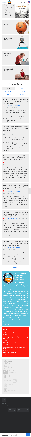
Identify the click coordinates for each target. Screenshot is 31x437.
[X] (23, 410)
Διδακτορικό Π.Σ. (14, 218)
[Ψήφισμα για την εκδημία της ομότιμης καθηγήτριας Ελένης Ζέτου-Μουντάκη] (22, 11)
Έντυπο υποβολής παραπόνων (10, 352)
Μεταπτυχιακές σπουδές (8, 39)
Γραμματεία (12, 105)
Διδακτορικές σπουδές (7, 54)
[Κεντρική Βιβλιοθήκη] (10, 372)
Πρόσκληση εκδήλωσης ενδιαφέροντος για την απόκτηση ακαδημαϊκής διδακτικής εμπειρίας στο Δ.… (15, 243)
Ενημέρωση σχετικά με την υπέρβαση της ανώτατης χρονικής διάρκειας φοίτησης (15, 187)
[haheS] (9, 2)
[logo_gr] (3, 2)
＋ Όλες (7, 105)
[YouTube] (19, 410)
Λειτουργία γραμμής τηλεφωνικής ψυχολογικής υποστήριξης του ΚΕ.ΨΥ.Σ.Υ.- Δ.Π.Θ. (15, 101)
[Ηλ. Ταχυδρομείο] (10, 410)
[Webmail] (8, 367)
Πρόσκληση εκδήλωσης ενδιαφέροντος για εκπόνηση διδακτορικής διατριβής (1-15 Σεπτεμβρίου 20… (15, 214)
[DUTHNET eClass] (8, 362)
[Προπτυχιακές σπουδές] (22, 27)
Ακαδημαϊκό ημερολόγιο (9, 333)
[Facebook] (14, 410)
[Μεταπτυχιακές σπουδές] (22, 42)
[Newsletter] (9, 390)
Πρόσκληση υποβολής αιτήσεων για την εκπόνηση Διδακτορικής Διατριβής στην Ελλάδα (15, 128)
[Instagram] (27, 410)
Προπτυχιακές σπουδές (7, 23)
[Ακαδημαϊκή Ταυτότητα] (10, 381)
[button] (15, 2)
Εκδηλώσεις (13, 162)
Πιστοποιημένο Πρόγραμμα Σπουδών (20, 275)
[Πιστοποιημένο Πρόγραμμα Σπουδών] (9, 278)
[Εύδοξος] (9, 385)
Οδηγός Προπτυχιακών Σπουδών (11, 343)
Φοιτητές (18, 105)
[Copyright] (4, 400)
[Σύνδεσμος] (18, 2)
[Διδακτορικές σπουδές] (22, 58)
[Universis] (9, 376)
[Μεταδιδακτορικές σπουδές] (22, 73)
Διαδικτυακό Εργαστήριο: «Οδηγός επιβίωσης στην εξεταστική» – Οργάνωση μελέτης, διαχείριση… (15, 157)
